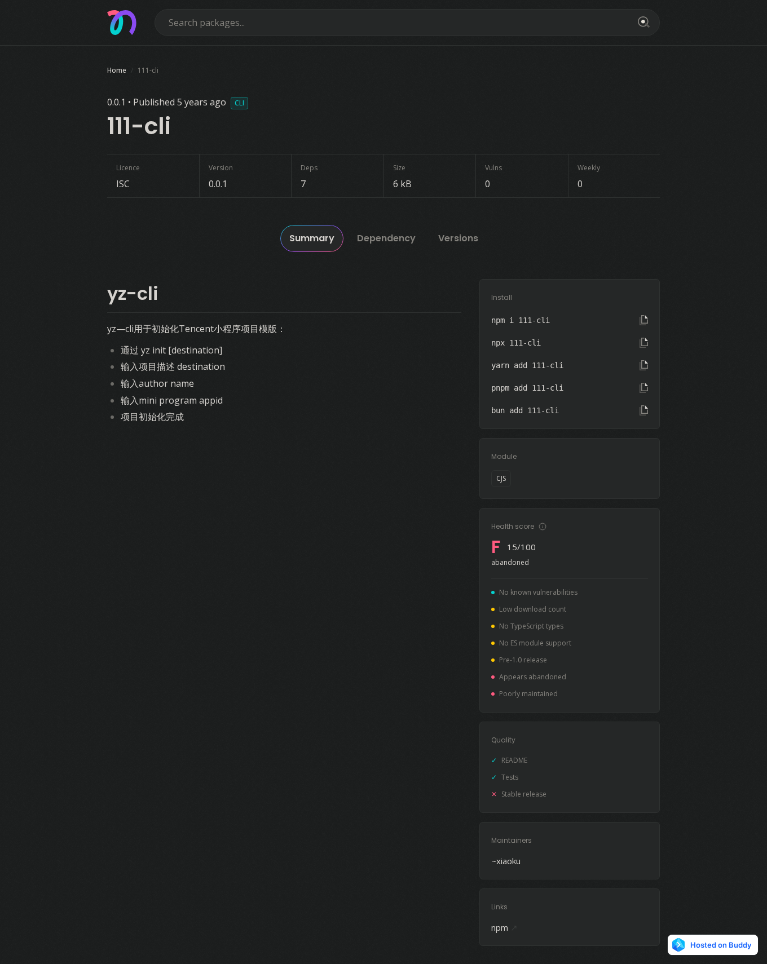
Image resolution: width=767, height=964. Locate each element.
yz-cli (132, 293)
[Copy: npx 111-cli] (644, 343)
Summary (311, 238)
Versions (458, 238)
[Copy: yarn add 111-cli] (644, 365)
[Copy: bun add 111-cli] (644, 410)
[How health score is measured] (542, 526)
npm (504, 927)
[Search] (641, 22)
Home (116, 70)
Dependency (386, 238)
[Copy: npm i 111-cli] (644, 320)
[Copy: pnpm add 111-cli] (644, 388)
